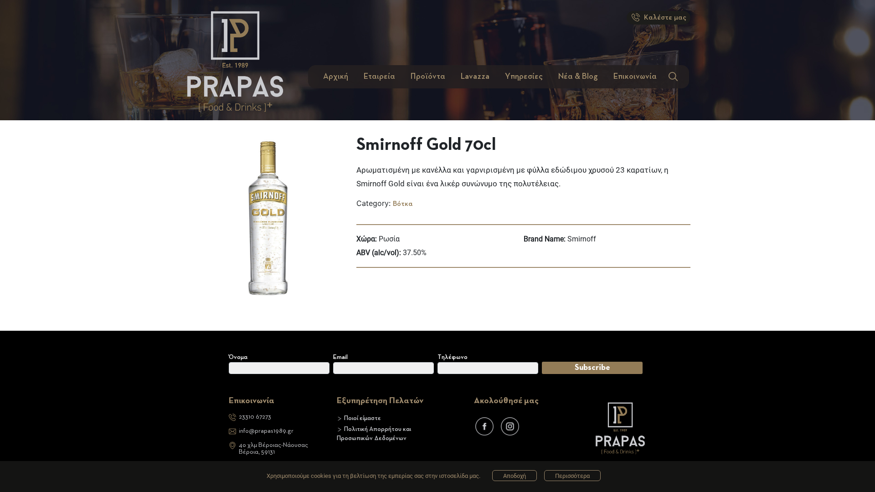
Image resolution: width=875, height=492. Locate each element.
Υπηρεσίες (524, 76)
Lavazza (475, 76)
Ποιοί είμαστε (362, 418)
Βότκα (403, 204)
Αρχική (335, 76)
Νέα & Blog (578, 76)
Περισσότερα (572, 475)
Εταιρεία (379, 76)
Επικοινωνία (635, 76)
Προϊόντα (428, 76)
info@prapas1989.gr (266, 431)
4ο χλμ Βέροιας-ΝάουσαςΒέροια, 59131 (273, 448)
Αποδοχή (514, 475)
